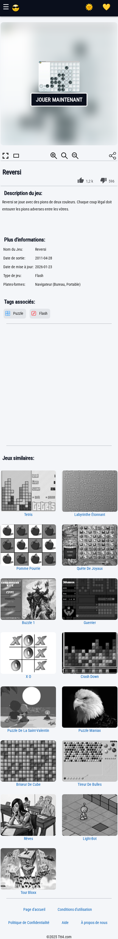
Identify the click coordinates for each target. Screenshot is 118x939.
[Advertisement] (59, 385)
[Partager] (112, 156)
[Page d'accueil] (15, 10)
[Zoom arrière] (75, 156)
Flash (43, 313)
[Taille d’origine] (64, 156)
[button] (59, 83)
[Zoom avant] (54, 156)
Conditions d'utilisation (75, 909)
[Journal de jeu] (106, 7)
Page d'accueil (34, 909)
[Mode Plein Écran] (5, 156)
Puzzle (18, 313)
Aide (65, 922)
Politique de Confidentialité (28, 922)
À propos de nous (94, 922)
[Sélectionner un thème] (89, 7)
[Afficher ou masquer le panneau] (16, 160)
